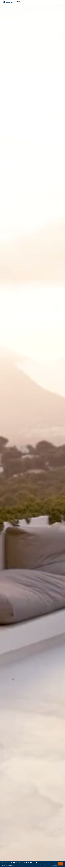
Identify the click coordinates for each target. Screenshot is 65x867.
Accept (60, 863)
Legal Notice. (4, 865)
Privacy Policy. (11, 865)
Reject (55, 863)
